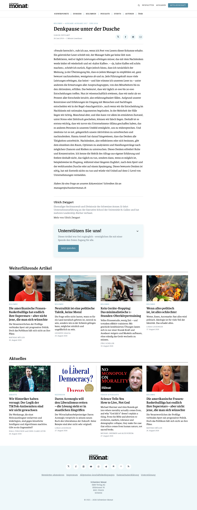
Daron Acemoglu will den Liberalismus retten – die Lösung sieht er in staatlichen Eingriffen (71, 404)
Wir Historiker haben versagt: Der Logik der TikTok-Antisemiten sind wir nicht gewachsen (26, 404)
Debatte (13, 395)
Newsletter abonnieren (53, 475)
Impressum (72, 475)
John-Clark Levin (37, 431)
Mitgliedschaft (178, 5)
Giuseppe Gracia (63, 333)
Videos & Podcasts (110, 395)
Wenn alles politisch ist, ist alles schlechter (161, 310)
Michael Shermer (109, 433)
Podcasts (105, 14)
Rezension (60, 395)
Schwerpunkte (61, 14)
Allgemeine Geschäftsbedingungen (97, 475)
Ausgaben (161, 5)
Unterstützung (148, 475)
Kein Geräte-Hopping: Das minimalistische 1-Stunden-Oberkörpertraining (121, 312)
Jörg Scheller (107, 343)
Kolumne (58, 23)
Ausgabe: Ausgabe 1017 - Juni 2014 (81, 23)
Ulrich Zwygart (62, 35)
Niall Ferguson (17, 431)
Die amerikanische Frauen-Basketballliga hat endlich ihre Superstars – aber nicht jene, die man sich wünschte (28, 314)
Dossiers (77, 14)
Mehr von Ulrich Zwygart (67, 218)
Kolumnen (91, 14)
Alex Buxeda (128, 433)
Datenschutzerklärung (128, 475)
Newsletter (148, 5)
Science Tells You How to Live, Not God (115, 401)
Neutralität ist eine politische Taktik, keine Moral (75, 310)
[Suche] (139, 5)
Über (140, 14)
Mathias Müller (17, 337)
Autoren (129, 14)
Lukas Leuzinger (154, 327)
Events (117, 14)
